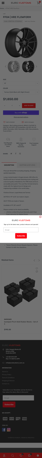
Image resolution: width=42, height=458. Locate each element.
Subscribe (21, 235)
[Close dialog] (40, 217)
